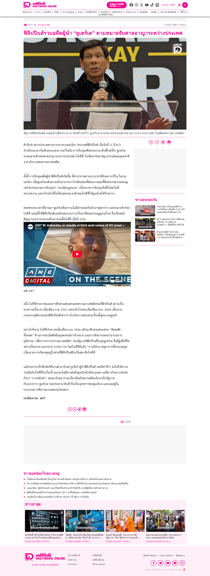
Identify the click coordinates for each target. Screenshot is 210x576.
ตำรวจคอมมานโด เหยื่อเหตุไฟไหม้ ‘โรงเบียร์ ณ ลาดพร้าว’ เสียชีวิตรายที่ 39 (170, 222)
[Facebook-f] (153, 563)
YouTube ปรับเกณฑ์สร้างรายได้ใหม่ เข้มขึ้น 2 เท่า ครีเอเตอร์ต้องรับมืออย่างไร (171, 209)
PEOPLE (117, 12)
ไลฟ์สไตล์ (91, 12)
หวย (80, 12)
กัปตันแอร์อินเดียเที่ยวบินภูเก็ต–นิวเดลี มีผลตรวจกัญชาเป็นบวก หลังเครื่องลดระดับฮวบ (69, 479)
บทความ (131, 12)
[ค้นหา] (185, 5)
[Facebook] (75, 409)
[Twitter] (79, 409)
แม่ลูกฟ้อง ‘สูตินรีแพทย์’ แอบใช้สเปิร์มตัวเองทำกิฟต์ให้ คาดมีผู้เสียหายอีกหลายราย (67, 488)
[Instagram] (182, 563)
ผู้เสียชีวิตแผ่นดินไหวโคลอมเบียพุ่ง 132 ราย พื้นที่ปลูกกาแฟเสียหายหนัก (62, 492)
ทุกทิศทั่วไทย (106, 14)
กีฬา (57, 12)
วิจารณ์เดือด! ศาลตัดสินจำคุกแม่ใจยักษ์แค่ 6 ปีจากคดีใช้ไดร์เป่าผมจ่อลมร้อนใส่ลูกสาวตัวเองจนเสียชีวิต (77, 483)
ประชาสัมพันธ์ (168, 12)
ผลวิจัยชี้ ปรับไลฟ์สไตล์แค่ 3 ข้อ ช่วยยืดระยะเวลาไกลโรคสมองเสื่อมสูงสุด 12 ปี (44, 538)
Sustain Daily (148, 12)
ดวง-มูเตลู (68, 12)
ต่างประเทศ (44, 25)
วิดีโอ (183, 12)
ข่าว (38, 12)
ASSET (104, 12)
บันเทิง (47, 12)
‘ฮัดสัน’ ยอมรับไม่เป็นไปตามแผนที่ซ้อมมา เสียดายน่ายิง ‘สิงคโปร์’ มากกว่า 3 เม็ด (84, 538)
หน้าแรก (27, 12)
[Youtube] (168, 563)
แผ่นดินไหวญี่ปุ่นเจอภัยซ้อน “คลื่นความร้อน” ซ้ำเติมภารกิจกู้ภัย (58, 497)
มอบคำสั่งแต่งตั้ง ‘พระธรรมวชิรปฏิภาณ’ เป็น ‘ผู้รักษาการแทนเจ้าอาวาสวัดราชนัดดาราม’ (122, 538)
